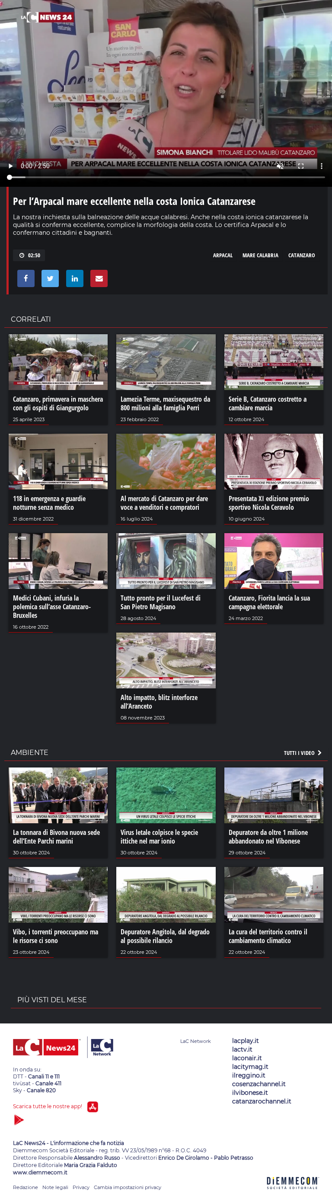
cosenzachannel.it (259, 1084)
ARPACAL (223, 255)
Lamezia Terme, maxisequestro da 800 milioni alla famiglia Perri (165, 403)
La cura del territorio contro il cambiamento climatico (268, 936)
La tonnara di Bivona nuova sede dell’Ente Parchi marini (56, 837)
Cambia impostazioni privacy (127, 1187)
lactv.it (242, 1049)
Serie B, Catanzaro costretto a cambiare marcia (267, 403)
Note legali (55, 1187)
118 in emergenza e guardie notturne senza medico (49, 503)
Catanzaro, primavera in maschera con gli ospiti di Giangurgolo (58, 403)
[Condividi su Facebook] (24, 280)
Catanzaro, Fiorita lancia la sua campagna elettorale (269, 602)
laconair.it (247, 1058)
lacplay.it (245, 1041)
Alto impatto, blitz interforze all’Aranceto (159, 702)
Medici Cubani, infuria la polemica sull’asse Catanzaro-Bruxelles (52, 606)
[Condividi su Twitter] (48, 280)
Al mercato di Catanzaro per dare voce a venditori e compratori (164, 503)
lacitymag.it (250, 1067)
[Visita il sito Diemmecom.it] (293, 1194)
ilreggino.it (248, 1075)
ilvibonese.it (250, 1093)
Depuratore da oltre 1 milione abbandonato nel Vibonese (268, 837)
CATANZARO (301, 255)
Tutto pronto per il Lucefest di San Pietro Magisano (161, 602)
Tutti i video (300, 753)
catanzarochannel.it (261, 1101)
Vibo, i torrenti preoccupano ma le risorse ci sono (55, 936)
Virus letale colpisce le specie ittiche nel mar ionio (159, 837)
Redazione (25, 1187)
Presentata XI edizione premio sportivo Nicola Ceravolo (269, 503)
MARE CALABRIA (260, 255)
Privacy (81, 1187)
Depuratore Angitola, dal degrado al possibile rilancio (165, 936)
